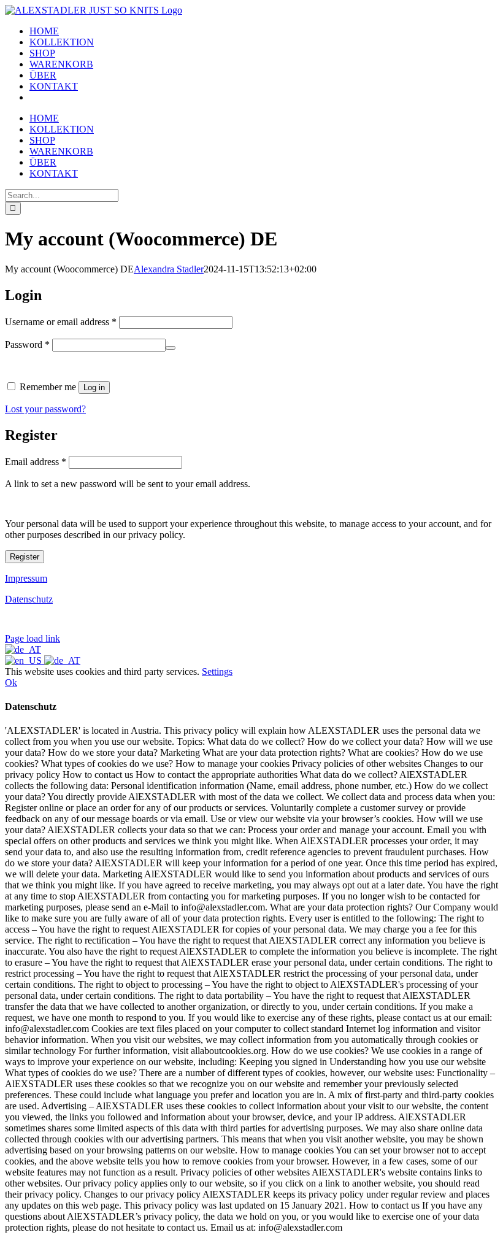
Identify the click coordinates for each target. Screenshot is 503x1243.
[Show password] (170, 348)
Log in (94, 387)
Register (24, 556)
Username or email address (61, 322)
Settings (217, 671)
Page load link (32, 638)
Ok (11, 682)
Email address (35, 461)
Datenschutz (29, 599)
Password (27, 344)
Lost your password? (45, 409)
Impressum (26, 578)
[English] (24, 660)
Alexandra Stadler (169, 269)
